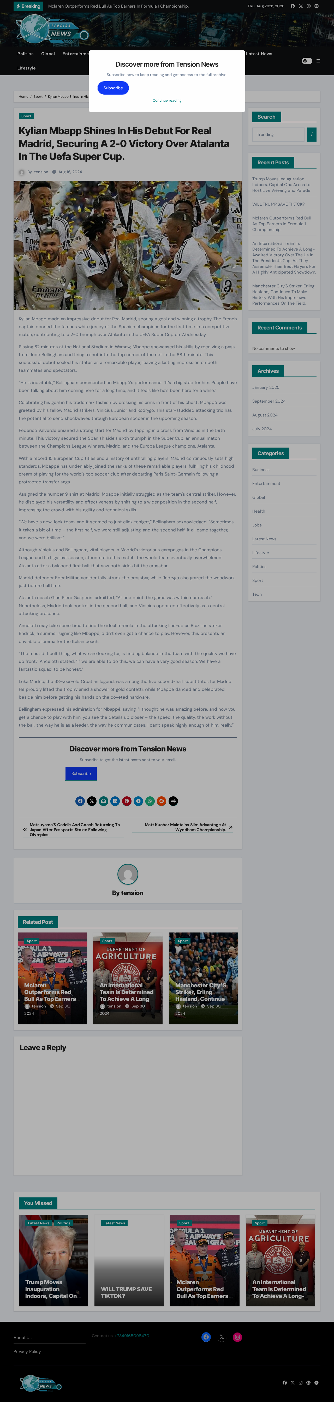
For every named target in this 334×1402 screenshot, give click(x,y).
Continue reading (167, 100)
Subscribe (113, 88)
